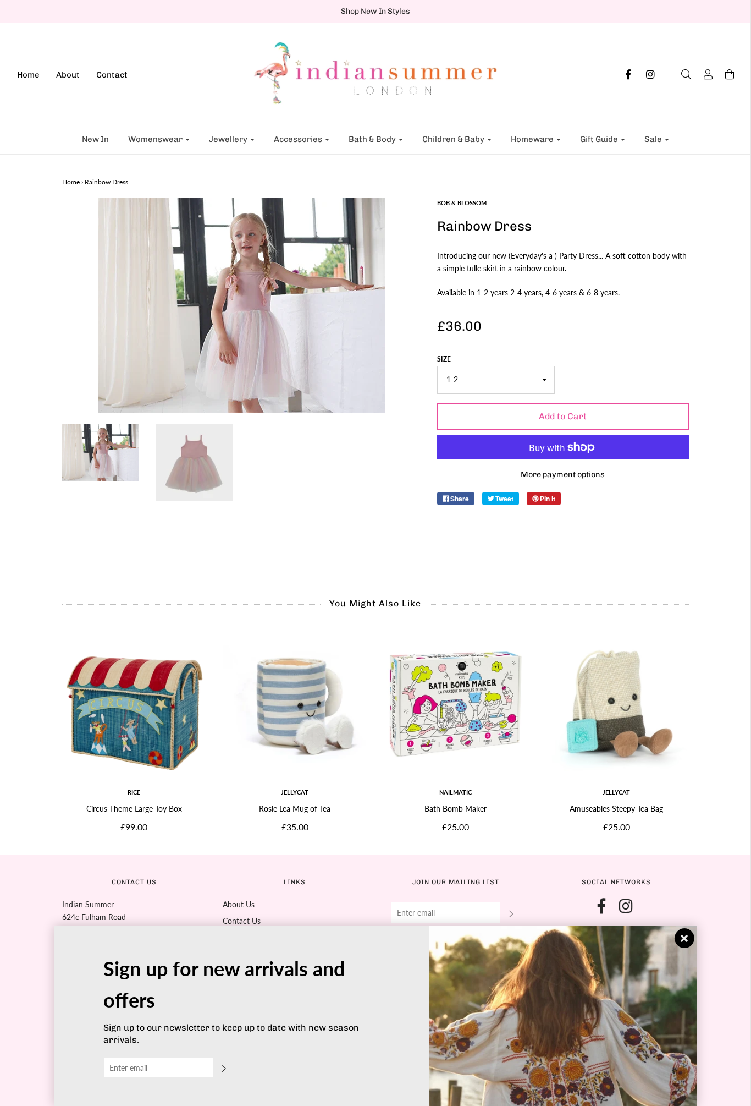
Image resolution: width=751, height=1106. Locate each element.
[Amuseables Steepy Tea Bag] (616, 704)
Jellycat (294, 792)
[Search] (680, 74)
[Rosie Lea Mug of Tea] (295, 704)
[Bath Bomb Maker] (456, 704)
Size (444, 359)
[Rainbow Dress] (101, 452)
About (68, 75)
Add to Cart (563, 416)
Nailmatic (455, 792)
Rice (134, 792)
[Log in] (703, 74)
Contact (112, 75)
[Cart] (724, 74)
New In (95, 139)
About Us (239, 904)
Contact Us (242, 921)
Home (28, 75)
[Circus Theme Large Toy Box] (134, 704)
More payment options (563, 474)
